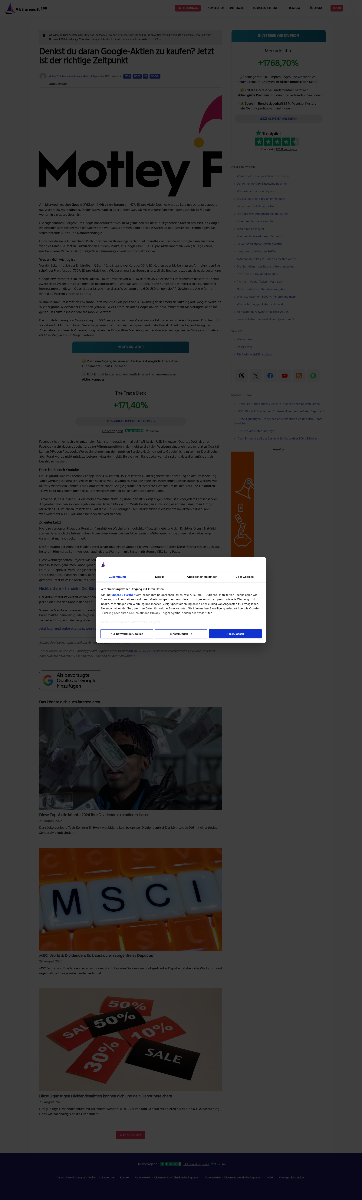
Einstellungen (179, 633)
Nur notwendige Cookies (126, 633)
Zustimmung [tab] (117, 576)
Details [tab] (159, 576)
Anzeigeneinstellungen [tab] (202, 576)
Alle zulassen (235, 633)
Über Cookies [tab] (244, 576)
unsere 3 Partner (123, 594)
